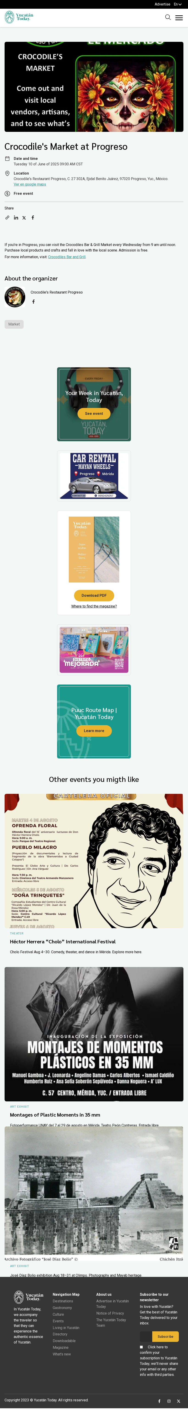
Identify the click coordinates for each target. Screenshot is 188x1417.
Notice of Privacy (110, 1313)
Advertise (162, 4)
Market (14, 324)
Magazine (61, 1347)
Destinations (63, 1301)
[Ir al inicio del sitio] (19, 22)
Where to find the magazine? (94, 606)
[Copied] (7, 219)
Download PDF (94, 595)
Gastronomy (62, 1308)
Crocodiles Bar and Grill (67, 257)
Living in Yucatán (66, 1328)
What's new (62, 1354)
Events (58, 1321)
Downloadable (64, 1341)
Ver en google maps (30, 184)
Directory (60, 1334)
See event (94, 413)
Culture (58, 1314)
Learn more (94, 731)
